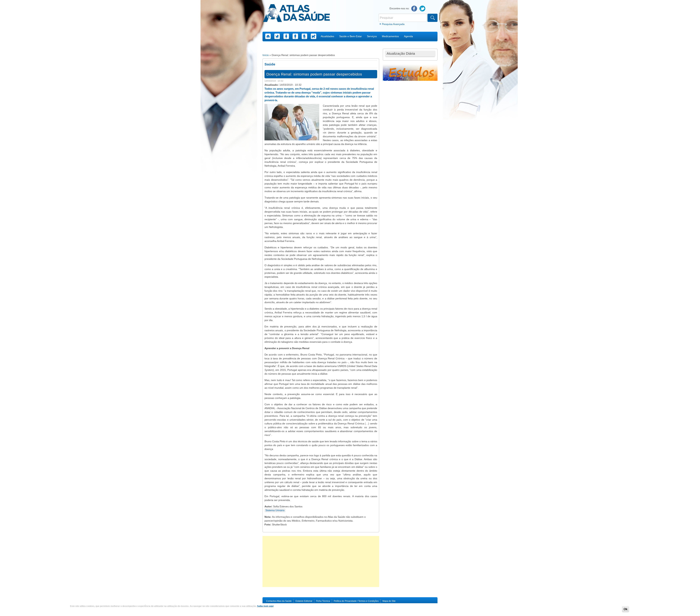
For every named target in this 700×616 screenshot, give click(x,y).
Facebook (414, 8)
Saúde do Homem (295, 36)
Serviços (372, 36)
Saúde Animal (313, 36)
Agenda (408, 36)
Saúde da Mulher (286, 36)
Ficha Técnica (323, 601)
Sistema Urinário (275, 510)
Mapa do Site (389, 601)
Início (265, 55)
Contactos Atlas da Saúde (279, 601)
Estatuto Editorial (303, 601)
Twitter (422, 8)
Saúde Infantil (277, 36)
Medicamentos (390, 36)
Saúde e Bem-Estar (350, 36)
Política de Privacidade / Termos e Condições (356, 601)
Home (268, 36)
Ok (625, 609)
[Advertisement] (320, 561)
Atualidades (327, 36)
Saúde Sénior (304, 36)
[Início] (296, 14)
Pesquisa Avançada (393, 24)
